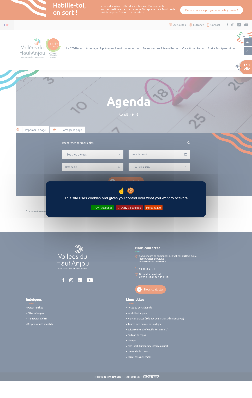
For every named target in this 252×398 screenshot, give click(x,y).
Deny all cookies (130, 207)
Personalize (153, 207)
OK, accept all (103, 207)
